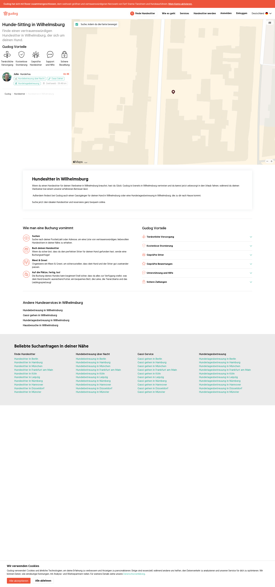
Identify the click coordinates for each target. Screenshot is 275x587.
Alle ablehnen (43, 580)
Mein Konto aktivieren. (180, 3)
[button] (197, 237)
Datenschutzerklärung (134, 573)
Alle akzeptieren (18, 580)
